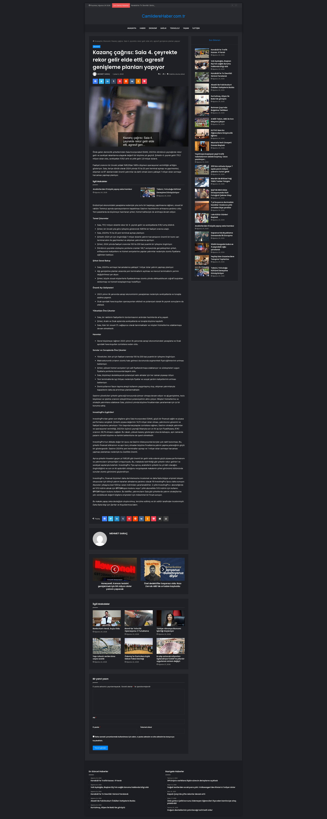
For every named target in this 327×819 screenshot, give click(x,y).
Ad (94, 717)
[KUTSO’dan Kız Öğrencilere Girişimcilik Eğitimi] (202, 134)
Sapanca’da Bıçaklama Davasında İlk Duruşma (222, 234)
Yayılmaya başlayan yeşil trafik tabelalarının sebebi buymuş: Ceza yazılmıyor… (211, 157)
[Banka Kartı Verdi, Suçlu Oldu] (107, 618)
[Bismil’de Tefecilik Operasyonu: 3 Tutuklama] (139, 618)
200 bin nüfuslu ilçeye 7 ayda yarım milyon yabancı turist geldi (222, 169)
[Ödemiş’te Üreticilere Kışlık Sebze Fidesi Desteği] (139, 646)
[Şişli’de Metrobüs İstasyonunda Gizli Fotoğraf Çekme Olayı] (202, 193)
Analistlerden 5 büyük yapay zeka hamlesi (112, 189)
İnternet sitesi (146, 727)
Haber (142, 28)
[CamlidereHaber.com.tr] (163, 16)
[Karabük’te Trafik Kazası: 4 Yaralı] (202, 53)
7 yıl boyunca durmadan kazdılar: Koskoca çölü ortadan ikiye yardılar (222, 205)
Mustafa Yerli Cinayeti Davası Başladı (221, 144)
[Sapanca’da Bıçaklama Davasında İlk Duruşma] (202, 236)
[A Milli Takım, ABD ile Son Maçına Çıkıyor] (202, 122)
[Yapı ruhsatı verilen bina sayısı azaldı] (107, 646)
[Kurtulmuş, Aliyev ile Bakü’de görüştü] (202, 99)
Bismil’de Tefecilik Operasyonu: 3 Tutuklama (137, 629)
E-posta (96, 727)
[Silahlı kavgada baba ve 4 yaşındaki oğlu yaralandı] (202, 248)
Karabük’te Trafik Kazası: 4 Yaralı (219, 51)
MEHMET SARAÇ (103, 74)
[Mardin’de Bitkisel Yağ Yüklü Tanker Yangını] (202, 182)
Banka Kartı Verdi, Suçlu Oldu (106, 628)
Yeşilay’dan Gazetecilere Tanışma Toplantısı (222, 257)
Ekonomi (153, 28)
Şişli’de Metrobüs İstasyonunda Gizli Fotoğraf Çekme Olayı (221, 193)
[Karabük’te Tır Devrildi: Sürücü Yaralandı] (202, 77)
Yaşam (186, 28)
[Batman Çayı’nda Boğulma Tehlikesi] (202, 111)
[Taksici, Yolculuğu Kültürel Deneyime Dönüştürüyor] (148, 192)
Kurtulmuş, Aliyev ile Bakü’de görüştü (220, 97)
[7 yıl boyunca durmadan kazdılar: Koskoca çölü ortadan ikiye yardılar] (202, 206)
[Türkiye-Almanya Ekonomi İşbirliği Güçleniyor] (171, 618)
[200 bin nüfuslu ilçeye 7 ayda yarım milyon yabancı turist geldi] (202, 170)
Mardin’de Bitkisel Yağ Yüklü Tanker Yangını (221, 180)
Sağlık (163, 28)
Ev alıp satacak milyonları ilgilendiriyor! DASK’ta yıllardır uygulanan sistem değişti (170, 658)
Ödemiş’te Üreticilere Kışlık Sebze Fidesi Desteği (137, 657)
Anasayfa (131, 28)
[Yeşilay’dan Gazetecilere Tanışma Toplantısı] (202, 260)
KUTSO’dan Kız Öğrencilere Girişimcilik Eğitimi (222, 133)
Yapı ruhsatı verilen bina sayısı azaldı (104, 657)
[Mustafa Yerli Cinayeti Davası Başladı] (202, 146)
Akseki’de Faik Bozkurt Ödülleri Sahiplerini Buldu (222, 86)
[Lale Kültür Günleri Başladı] (202, 218)
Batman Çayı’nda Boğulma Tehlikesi (219, 108)
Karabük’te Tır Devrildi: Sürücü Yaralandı (147, 5)
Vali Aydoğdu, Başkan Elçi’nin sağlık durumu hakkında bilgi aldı (221, 64)
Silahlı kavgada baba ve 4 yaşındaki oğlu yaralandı (222, 247)
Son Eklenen (214, 40)
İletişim (196, 28)
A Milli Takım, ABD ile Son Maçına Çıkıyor (222, 120)
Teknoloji (174, 28)
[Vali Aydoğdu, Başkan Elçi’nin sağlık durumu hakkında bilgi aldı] (202, 64)
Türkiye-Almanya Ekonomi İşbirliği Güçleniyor (169, 629)
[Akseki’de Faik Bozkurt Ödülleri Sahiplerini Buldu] (202, 88)
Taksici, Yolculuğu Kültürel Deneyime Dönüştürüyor (219, 271)
